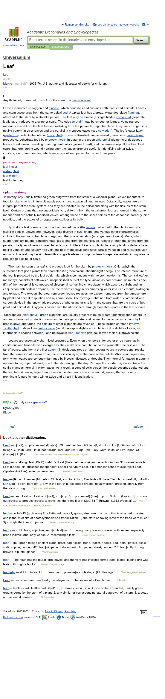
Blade (7, 412)
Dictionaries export (13, 617)
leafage (138, 426)
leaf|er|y (9, 572)
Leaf (6, 445)
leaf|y (7, 530)
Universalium (38, 46)
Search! (141, 40)
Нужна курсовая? (34, 402)
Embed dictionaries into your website (116, 24)
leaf (12, 426)
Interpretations (60, 46)
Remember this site (77, 24)
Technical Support (54, 611)
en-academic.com (13, 45)
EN (144, 24)
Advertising (70, 611)
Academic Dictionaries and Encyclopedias (63, 32)
